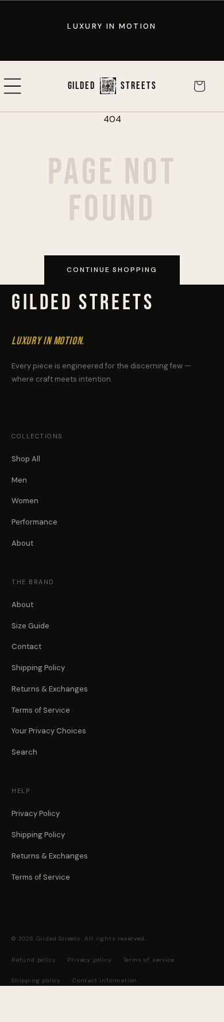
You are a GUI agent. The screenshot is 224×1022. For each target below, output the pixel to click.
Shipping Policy (38, 668)
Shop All (25, 459)
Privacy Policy (35, 813)
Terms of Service (40, 710)
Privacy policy (89, 959)
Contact (26, 646)
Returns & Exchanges (49, 689)
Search (24, 752)
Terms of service (149, 959)
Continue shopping (112, 269)
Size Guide (30, 626)
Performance (34, 522)
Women (24, 501)
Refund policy (33, 959)
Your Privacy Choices (48, 731)
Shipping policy (36, 980)
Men (19, 480)
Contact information (104, 980)
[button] (26, 86)
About (22, 543)
